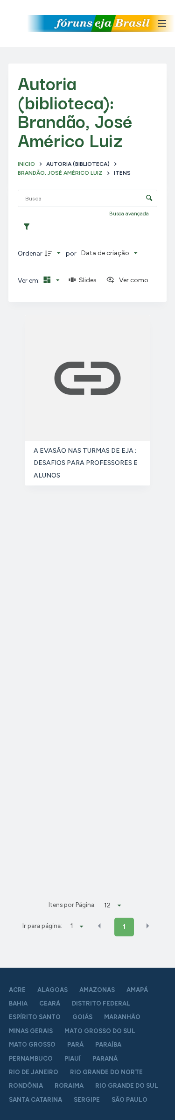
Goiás (82, 1016)
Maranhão (122, 1016)
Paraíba (108, 1044)
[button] (99, 926)
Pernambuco (31, 1058)
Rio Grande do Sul (126, 1085)
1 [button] (124, 927)
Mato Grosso (32, 1044)
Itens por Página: (72, 904)
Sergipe (87, 1099)
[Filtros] (29, 227)
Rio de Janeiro (33, 1072)
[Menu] (162, 23)
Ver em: (29, 281)
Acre (17, 989)
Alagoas (52, 989)
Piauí (72, 1058)
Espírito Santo (35, 1016)
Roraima (69, 1085)
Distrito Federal (101, 1003)
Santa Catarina (35, 1099)
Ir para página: (42, 925)
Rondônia (26, 1085)
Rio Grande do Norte (106, 1072)
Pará (75, 1044)
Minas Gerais (31, 1030)
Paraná (105, 1058)
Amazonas (97, 989)
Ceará (49, 1003)
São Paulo (129, 1099)
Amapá (137, 989)
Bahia (18, 1003)
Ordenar (30, 253)
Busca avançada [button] (129, 213)
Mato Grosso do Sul (99, 1030)
